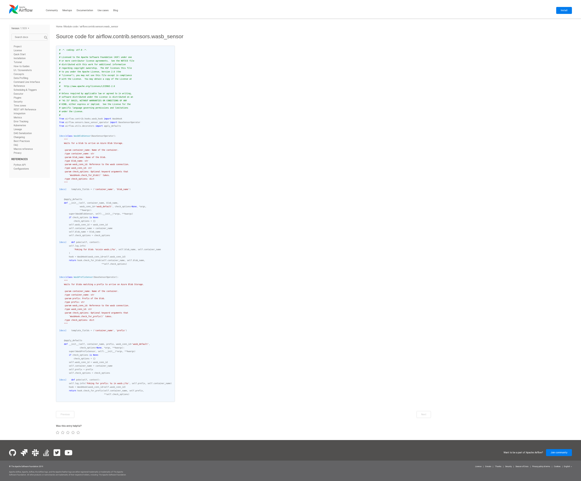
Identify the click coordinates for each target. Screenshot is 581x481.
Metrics (18, 117)
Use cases (103, 10)
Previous (65, 414)
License (18, 50)
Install (564, 10)
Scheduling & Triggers (25, 89)
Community (52, 10)
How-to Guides (22, 66)
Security (18, 101)
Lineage (18, 129)
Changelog (19, 137)
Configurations (21, 168)
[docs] (62, 136)
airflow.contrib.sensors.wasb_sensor (98, 26)
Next (423, 414)
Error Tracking (21, 121)
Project (18, 46)
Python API (20, 164)
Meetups (67, 10)
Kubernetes (20, 125)
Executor (18, 93)
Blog (115, 10)
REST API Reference (25, 109)
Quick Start (20, 54)
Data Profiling (21, 78)
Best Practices (22, 141)
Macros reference (23, 149)
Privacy (17, 152)
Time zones (20, 105)
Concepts (19, 74)
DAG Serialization (23, 133)
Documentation (85, 10)
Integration (19, 113)
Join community (559, 452)
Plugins (17, 97)
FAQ (16, 145)
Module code (71, 26)
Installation (20, 58)
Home (59, 26)
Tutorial (18, 62)
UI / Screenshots (23, 70)
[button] (20, 28)
